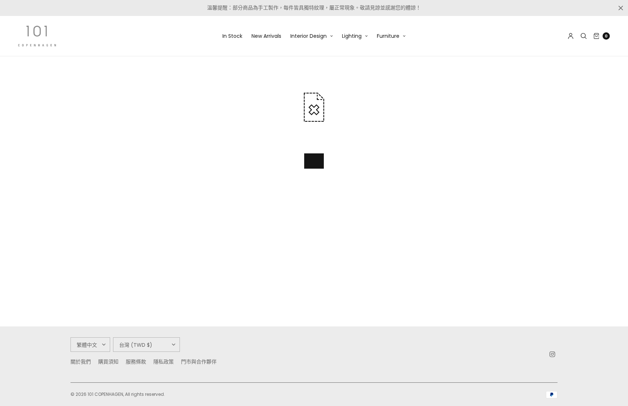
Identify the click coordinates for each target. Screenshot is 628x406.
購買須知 (108, 361)
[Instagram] (552, 354)
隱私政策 (163, 361)
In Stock (232, 36)
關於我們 (81, 361)
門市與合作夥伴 (199, 361)
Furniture (388, 36)
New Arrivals (266, 36)
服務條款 (136, 361)
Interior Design (308, 36)
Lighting (352, 36)
